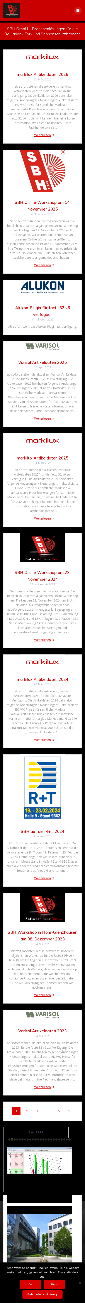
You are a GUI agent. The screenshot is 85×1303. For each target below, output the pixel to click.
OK (31, 1284)
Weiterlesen (42, 135)
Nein (54, 1284)
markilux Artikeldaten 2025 (42, 458)
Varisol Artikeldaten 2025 (42, 362)
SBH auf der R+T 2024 (42, 831)
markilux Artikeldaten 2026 (42, 74)
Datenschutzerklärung (42, 1294)
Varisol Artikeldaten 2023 (42, 1030)
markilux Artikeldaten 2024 (42, 679)
